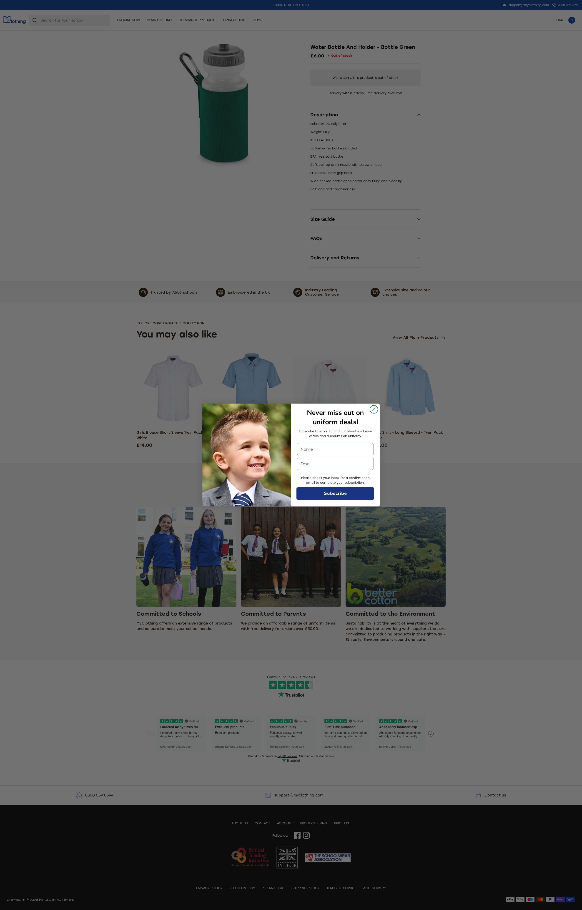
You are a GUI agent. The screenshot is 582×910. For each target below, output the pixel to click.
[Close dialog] (374, 409)
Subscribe (335, 493)
